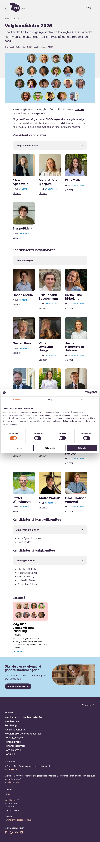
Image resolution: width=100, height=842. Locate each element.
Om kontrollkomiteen (27, 529)
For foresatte (13, 749)
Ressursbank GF (16, 686)
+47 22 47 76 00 (12, 800)
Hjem (7, 18)
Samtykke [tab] (17, 400)
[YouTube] (16, 833)
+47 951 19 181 (11, 769)
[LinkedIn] (21, 833)
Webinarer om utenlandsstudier (23, 717)
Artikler (14, 18)
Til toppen (86, 705)
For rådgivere (13, 741)
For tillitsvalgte (14, 737)
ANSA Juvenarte (15, 729)
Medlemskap (12, 721)
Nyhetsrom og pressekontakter (19, 820)
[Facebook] (6, 833)
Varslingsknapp (12, 782)
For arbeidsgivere (15, 745)
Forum (7, 794)
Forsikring (11, 725)
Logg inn (10, 753)
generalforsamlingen (27, 119)
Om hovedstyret (25, 260)
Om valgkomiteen (25, 560)
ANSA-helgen (53, 119)
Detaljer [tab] (50, 400)
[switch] (37, 438)
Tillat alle (82, 448)
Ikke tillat (18, 448)
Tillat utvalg (50, 448)
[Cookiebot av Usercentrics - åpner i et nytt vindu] (86, 393)
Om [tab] (82, 400)
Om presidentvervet (27, 145)
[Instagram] (11, 833)
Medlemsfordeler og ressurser (23, 733)
